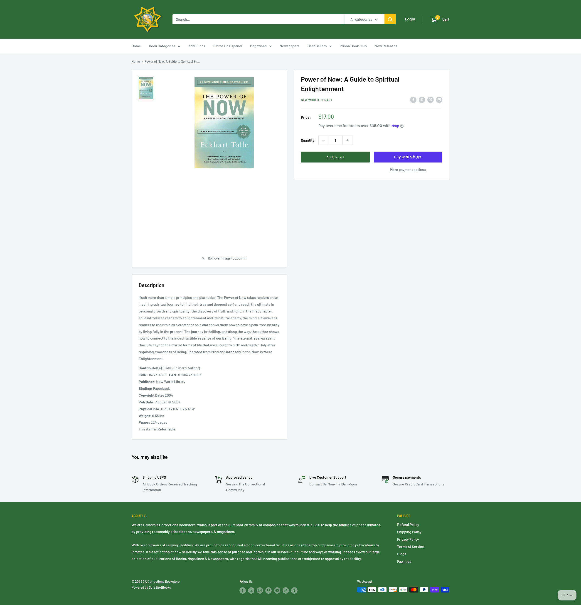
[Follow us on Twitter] (251, 590)
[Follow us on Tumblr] (294, 590)
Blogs (401, 554)
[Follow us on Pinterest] (268, 590)
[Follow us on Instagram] (260, 590)
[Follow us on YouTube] (277, 590)
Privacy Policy (408, 539)
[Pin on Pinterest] (422, 99)
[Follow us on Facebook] (242, 590)
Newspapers (290, 46)
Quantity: (308, 140)
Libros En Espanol (227, 46)
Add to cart (335, 157)
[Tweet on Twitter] (430, 99)
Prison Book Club (353, 46)
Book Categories (162, 46)
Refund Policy (408, 524)
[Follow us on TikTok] (286, 590)
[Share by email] (439, 99)
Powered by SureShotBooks (151, 587)
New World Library (316, 100)
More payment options (408, 169)
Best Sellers (317, 46)
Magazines (258, 46)
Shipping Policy (409, 532)
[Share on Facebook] (413, 99)
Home (136, 46)
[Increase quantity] (347, 140)
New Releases (386, 46)
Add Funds (196, 46)
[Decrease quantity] (323, 140)
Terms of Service (410, 546)
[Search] (390, 19)
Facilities (404, 561)
